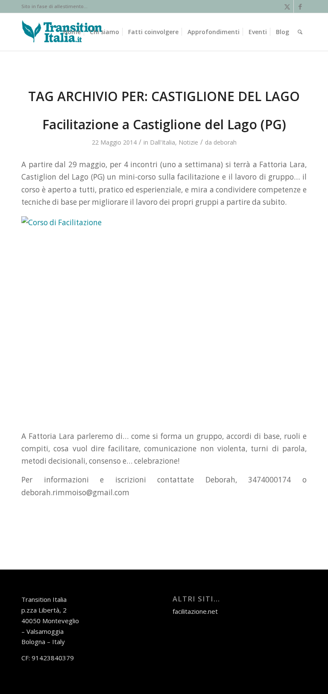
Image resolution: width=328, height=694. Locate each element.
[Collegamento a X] (287, 6)
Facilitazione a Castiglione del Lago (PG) (164, 124)
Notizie (188, 142)
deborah (225, 142)
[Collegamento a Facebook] (300, 6)
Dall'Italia (162, 142)
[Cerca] (300, 32)
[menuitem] (72, 32)
